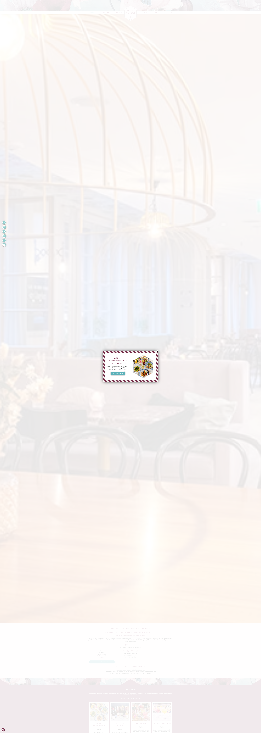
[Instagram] (4, 236)
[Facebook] (4, 231)
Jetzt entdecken (118, 373)
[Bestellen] (4, 245)
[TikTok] (4, 240)
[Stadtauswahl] (4, 222)
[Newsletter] (4, 227)
